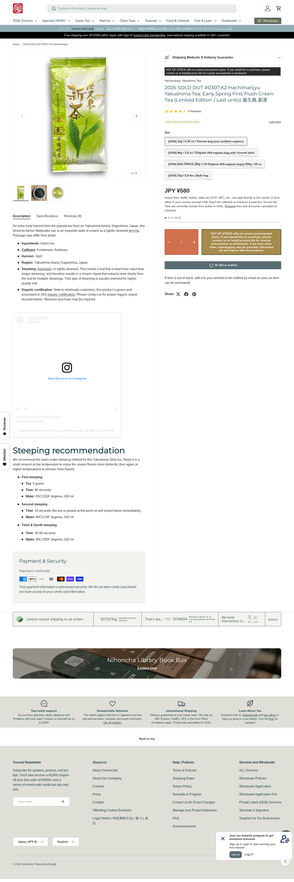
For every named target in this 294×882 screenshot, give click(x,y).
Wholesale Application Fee (258, 794)
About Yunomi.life (105, 770)
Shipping (230, 206)
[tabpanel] (79, 383)
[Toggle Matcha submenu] (113, 20)
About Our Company (107, 778)
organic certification (61, 294)
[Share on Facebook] (186, 294)
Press (97, 794)
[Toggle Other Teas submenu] (138, 20)
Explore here (147, 668)
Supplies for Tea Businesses (259, 818)
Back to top (147, 738)
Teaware (151, 21)
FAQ (176, 818)
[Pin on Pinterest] (194, 294)
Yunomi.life (27, 864)
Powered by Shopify (45, 864)
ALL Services (248, 770)
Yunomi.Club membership (149, 35)
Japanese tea (250, 715)
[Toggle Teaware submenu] (160, 20)
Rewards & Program (187, 794)
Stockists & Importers (254, 810)
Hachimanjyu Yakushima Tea (183, 80)
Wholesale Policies (253, 778)
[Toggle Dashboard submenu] (239, 20)
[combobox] (141, 8)
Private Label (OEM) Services (260, 802)
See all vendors (112, 722)
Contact (98, 802)
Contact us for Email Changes (194, 802)
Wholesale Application (255, 786)
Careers (98, 786)
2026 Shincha (23, 21)
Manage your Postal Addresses (195, 810)
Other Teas (127, 21)
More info (273, 619)
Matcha (104, 21)
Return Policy (182, 786)
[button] (278, 8)
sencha (134, 230)
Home (16, 44)
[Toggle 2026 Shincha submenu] (35, 20)
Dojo (271, 718)
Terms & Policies (184, 770)
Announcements (184, 826)
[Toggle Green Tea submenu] (93, 20)
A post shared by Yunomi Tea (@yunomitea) (46, 430)
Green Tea (82, 21)
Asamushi (44, 269)
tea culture (270, 715)
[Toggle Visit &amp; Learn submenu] (215, 20)
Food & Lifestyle (177, 21)
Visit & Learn (203, 21)
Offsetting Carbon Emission (112, 810)
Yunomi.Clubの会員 (83, 28)
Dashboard (229, 21)
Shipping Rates (184, 778)
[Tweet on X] (178, 294)
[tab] (21, 216)
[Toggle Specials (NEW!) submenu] (68, 20)
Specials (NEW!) (54, 21)
